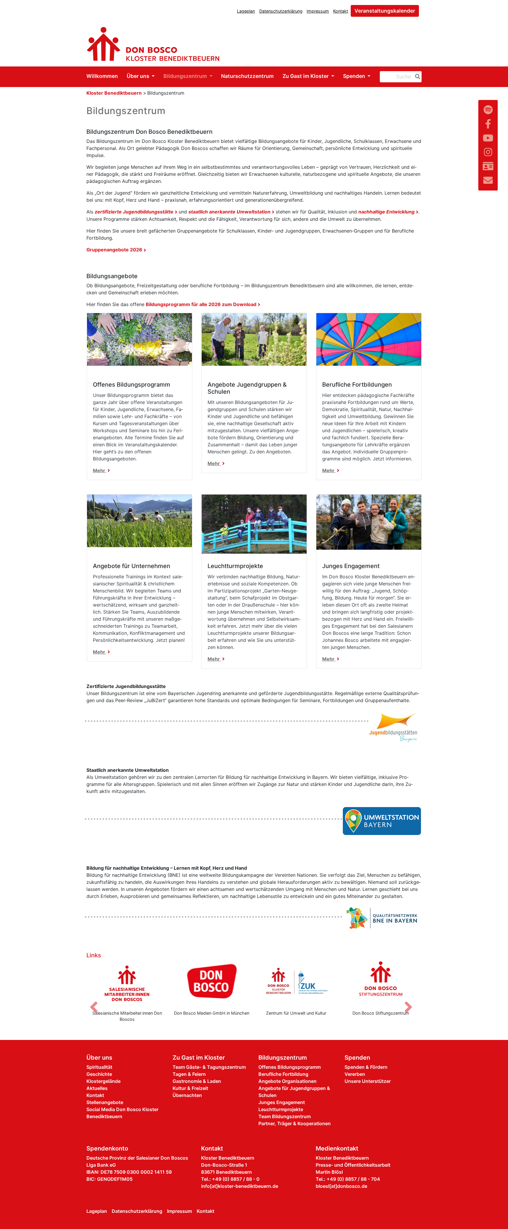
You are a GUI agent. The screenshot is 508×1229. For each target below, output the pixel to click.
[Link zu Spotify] (488, 110)
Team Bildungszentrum (284, 1116)
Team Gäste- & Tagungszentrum (209, 1067)
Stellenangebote (104, 1102)
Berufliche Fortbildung (283, 1074)
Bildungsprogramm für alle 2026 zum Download (201, 304)
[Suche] (417, 76)
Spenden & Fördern (366, 1067)
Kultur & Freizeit (190, 1088)
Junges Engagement (281, 1102)
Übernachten (187, 1095)
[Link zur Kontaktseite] (488, 166)
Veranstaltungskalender (385, 11)
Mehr (99, 470)
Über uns (139, 76)
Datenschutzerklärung (281, 11)
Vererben (355, 1074)
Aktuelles (97, 1088)
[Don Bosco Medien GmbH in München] (212, 983)
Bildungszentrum (185, 76)
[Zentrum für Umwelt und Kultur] (296, 983)
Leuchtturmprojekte (280, 1109)
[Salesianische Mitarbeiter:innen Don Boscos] (127, 983)
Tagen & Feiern (189, 1074)
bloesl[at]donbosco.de (341, 1186)
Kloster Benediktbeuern (114, 93)
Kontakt (340, 11)
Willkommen (102, 76)
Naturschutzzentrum (247, 76)
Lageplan (246, 11)
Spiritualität (99, 1067)
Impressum (318, 11)
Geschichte (99, 1074)
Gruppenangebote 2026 (114, 250)
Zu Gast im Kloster (306, 76)
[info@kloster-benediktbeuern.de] (488, 180)
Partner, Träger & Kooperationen (294, 1123)
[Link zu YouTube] (488, 138)
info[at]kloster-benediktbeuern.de (239, 1186)
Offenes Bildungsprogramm (289, 1067)
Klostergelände (103, 1081)
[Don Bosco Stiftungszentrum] (381, 983)
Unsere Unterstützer (368, 1081)
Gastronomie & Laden (197, 1081)
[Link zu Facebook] (488, 124)
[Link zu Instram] (488, 152)
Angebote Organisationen (287, 1081)
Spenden (354, 76)
